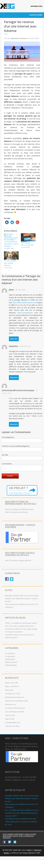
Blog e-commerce (12, 686)
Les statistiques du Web (14, 711)
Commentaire (7, 464)
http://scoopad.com (25, 312)
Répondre (14, 339)
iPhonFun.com (10, 704)
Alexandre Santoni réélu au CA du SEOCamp (22, 595)
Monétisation (10, 659)
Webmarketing (10, 665)
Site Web (5, 455)
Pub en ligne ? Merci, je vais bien (27, 244)
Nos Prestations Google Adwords (18, 560)
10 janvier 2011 (25, 346)
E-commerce (10, 653)
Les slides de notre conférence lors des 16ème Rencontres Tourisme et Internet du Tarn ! (21, 822)
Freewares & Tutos (12, 693)
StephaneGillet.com (12, 722)
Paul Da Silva (10, 715)
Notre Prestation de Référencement (19, 509)
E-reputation (10, 656)
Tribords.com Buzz (12, 726)
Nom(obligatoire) (8, 437)
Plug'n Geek (9, 719)
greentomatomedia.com (14, 697)
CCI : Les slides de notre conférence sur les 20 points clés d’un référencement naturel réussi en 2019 (22, 813)
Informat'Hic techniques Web (16, 701)
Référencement (11, 662)
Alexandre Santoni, (19, 38)
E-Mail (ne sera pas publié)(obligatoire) (16, 446)
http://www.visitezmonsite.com (24, 302)
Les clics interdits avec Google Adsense (10, 263)
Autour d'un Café (11, 683)
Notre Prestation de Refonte (16, 512)
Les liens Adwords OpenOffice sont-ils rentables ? (11, 244)
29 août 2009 (20, 290)
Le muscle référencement (15, 708)
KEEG (29, 850)
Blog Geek (9, 690)
